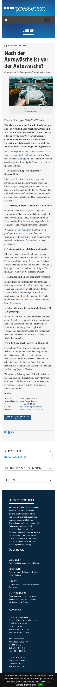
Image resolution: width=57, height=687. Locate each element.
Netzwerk (25, 599)
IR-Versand (26, 572)
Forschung (21, 563)
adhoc (20, 584)
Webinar (18, 575)
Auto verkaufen (24, 229)
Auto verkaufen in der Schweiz (18, 155)
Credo (32, 599)
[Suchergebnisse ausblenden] (12, 432)
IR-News (36, 563)
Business (12, 563)
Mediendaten (14, 602)
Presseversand (14, 572)
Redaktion (36, 572)
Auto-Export (16, 320)
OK (40, 684)
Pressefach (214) (16, 457)
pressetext (13, 584)
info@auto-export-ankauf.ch (31, 406)
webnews (35, 584)
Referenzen (25, 602)
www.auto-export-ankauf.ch (31, 409)
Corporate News (29, 596)
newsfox (27, 584)
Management (14, 599)
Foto (11, 575)
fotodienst (13, 587)
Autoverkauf (15, 303)
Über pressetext (15, 596)
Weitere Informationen (26, 684)
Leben (29, 563)
